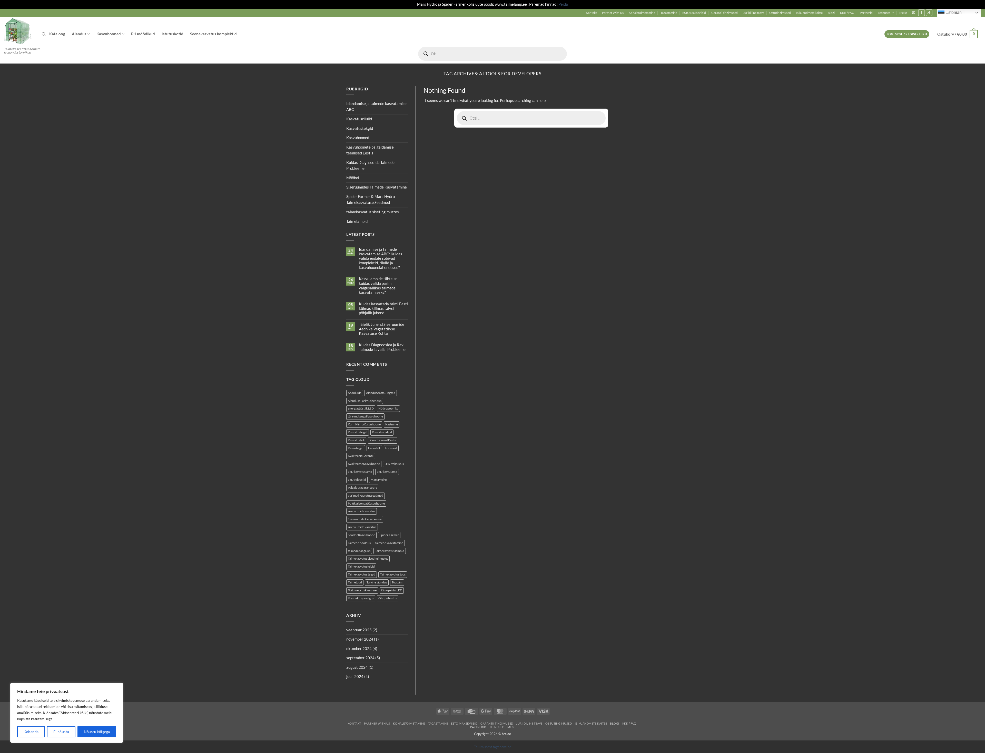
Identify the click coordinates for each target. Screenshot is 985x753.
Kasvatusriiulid (359, 119)
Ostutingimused (780, 13)
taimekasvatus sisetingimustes (372, 212)
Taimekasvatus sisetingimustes (368, 559)
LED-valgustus (394, 464)
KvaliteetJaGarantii (360, 456)
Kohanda (31, 731)
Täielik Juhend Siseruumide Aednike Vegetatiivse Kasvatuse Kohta (381, 329)
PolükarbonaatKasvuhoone (366, 503)
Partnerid (866, 13)
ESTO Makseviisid (694, 13)
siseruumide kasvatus (362, 527)
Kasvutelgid (355, 448)
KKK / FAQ (847, 13)
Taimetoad (355, 582)
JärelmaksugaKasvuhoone (365, 417)
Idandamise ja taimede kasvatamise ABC (376, 106)
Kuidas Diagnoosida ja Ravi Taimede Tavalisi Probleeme (382, 347)
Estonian (953, 12)
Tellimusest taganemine (492, 747)
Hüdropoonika (388, 409)
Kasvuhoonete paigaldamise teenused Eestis (370, 150)
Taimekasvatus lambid (389, 551)
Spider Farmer (389, 535)
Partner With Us (613, 13)
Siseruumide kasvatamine (365, 519)
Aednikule (354, 393)
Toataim (397, 582)
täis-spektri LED (391, 590)
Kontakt (591, 13)
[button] (913, 12)
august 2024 (357, 667)
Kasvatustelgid (357, 432)
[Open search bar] (44, 34)
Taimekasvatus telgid (361, 574)
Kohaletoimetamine (642, 13)
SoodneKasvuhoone (361, 535)
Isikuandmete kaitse (809, 13)
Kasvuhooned (108, 34)
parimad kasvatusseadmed (365, 495)
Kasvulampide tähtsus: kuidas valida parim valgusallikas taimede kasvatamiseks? (378, 286)
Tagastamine (669, 13)
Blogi (831, 13)
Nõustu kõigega (97, 731)
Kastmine (391, 424)
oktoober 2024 (359, 648)
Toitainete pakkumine (362, 590)
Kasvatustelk (356, 440)
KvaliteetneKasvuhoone (364, 464)
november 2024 (359, 639)
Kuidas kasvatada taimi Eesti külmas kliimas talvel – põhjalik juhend (383, 308)
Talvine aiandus (377, 582)
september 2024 (360, 658)
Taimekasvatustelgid (361, 567)
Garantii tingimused (724, 13)
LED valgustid (357, 480)
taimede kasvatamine (389, 543)
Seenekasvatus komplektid (213, 34)
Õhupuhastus (387, 598)
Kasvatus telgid (382, 432)
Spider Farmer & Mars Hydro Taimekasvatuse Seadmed (370, 199)
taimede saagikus (359, 551)
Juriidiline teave (753, 13)
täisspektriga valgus (361, 598)
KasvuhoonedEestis (382, 440)
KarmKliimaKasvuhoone (364, 424)
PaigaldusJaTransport (362, 487)
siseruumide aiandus (361, 511)
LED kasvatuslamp (360, 472)
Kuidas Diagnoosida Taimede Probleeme (370, 165)
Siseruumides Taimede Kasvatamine (376, 187)
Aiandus (79, 34)
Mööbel (352, 177)
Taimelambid (357, 221)
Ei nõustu (61, 731)
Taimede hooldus (359, 543)
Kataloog (57, 34)
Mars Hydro (379, 480)
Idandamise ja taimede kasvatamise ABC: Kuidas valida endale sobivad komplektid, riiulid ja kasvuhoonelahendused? (380, 258)
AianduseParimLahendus (364, 401)
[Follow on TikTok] (929, 12)
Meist (903, 13)
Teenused (884, 13)
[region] (66, 713)
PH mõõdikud (143, 34)
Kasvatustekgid (359, 128)
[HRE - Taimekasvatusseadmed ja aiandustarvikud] (19, 31)
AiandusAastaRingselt (380, 393)
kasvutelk (374, 448)
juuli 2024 (354, 676)
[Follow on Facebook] (921, 12)
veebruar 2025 (359, 630)
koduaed (391, 448)
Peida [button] (563, 4)
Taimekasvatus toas (393, 574)
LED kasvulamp (387, 472)
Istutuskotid (172, 34)
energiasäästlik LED (361, 409)
